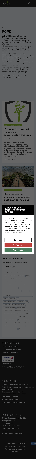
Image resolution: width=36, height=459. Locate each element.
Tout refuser (18, 245)
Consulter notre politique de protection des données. (15, 231)
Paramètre (18, 240)
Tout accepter (18, 250)
